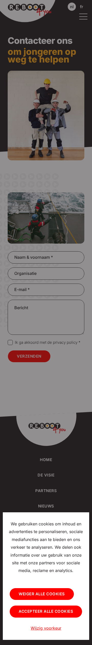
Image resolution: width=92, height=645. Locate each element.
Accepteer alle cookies (46, 611)
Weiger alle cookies (42, 593)
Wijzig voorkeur (46, 628)
